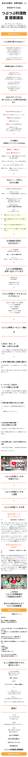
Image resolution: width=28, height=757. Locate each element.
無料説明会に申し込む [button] (14, 34)
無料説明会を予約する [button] (14, 754)
